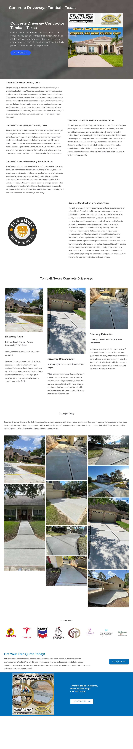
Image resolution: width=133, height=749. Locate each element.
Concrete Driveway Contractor (17, 361)
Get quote (117, 662)
